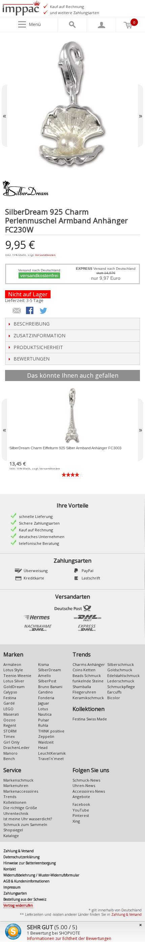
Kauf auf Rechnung (36, 529)
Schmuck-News (86, 780)
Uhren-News (83, 785)
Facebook (81, 804)
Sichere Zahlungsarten (39, 523)
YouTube (80, 810)
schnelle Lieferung (36, 516)
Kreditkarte (34, 577)
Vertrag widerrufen (18, 905)
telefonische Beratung (39, 543)
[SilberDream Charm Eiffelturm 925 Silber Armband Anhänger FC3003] (72, 415)
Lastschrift (91, 577)
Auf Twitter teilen (43, 311)
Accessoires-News (88, 791)
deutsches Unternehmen (41, 536)
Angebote (81, 796)
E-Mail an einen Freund (16, 311)
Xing (76, 821)
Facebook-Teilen (30, 311)
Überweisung (36, 570)
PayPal (87, 570)
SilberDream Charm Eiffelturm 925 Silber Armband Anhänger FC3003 (65, 448)
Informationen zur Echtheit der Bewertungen (69, 938)
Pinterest (80, 815)
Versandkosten (45, 255)
